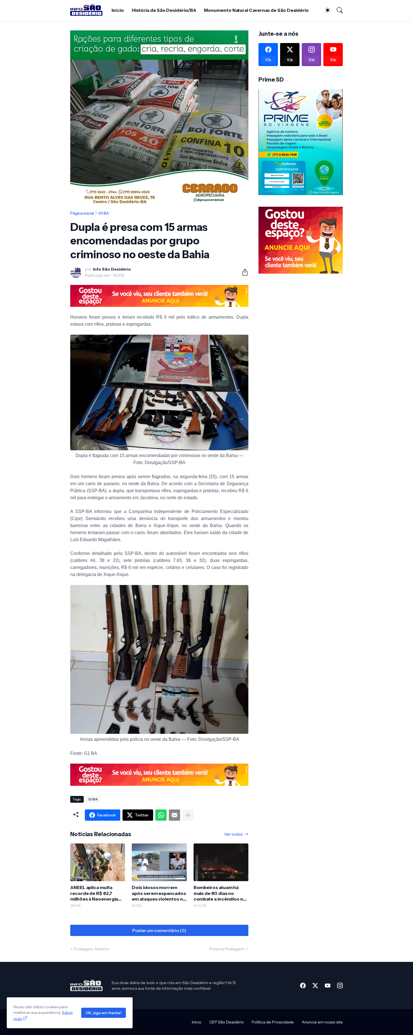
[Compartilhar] (242, 272)
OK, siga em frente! (103, 1012)
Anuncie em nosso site (322, 1022)
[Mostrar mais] (188, 815)
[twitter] (315, 985)
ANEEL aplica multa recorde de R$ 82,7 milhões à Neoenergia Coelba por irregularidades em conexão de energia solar (94, 893)
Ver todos (233, 834)
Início (118, 10)
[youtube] (327, 985)
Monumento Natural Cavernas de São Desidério (256, 10)
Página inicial (82, 213)
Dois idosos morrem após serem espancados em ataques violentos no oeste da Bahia (159, 893)
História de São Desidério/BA (164, 10)
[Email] (174, 815)
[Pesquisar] (337, 10)
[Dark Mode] (324, 10)
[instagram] (340, 985)
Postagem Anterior (91, 948)
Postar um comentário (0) (159, 930)
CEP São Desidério (226, 1022)
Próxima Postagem (226, 948)
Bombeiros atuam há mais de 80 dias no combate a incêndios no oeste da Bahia (220, 893)
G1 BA (103, 213)
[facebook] (303, 985)
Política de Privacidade (273, 1022)
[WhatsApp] (161, 815)
